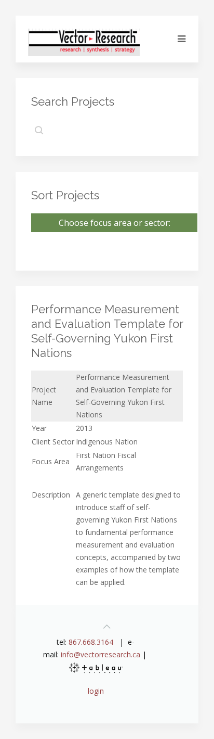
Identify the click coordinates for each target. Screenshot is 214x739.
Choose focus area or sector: (114, 222)
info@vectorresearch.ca (100, 654)
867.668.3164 (91, 642)
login (96, 691)
